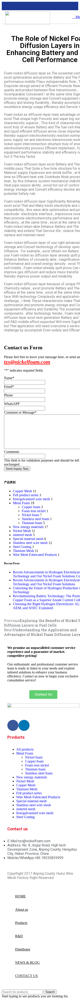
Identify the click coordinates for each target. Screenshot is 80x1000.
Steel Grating (22, 547)
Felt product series (25, 495)
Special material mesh (28, 539)
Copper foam (31, 507)
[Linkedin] (24, 725)
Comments (11, 452)
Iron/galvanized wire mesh (31, 499)
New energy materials (28, 527)
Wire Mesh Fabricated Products (35, 555)
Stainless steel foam (35, 519)
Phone (8, 395)
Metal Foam (21, 503)
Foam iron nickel (34, 511)
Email (9, 386)
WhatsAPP (12, 404)
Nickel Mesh (22, 531)
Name (9, 378)
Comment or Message (20, 412)
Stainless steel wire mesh (30, 543)
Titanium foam (32, 523)
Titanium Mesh (23, 551)
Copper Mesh (22, 491)
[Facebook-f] (12, 725)
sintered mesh (22, 535)
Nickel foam (30, 515)
